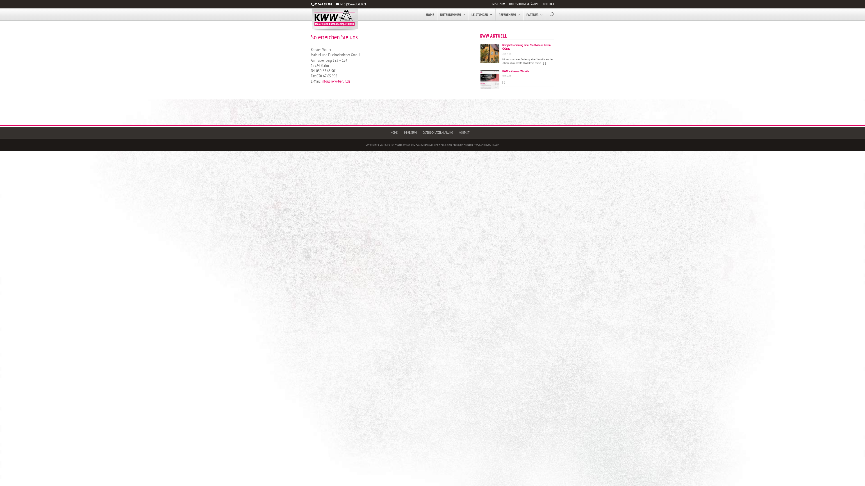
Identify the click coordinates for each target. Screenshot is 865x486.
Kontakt (548, 4)
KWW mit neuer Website (515, 71)
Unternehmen (450, 15)
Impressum (498, 4)
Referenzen (507, 15)
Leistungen (479, 15)
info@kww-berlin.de (335, 81)
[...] (544, 63)
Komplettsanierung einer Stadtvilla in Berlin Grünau (526, 47)
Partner (532, 15)
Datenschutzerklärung (524, 4)
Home (430, 15)
